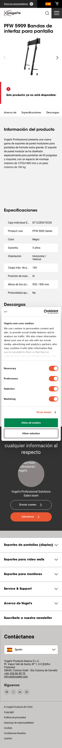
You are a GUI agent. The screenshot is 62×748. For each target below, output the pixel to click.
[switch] (53, 378)
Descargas (52, 113)
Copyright (9, 712)
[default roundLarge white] (57, 57)
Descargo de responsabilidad (19, 722)
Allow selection (31, 433)
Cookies (8, 728)
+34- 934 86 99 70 (14, 673)
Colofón (8, 738)
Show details (43, 412)
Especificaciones (31, 113)
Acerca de (10, 113)
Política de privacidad (15, 717)
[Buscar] (48, 4)
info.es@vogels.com (16, 676)
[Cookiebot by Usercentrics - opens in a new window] (44, 312)
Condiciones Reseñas (15, 733)
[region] (31, 57)
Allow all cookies (31, 422)
